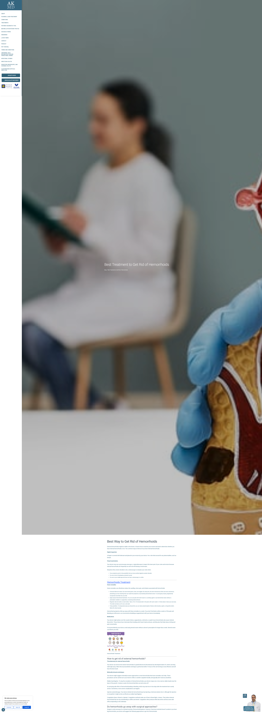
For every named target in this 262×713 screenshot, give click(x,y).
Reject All (18, 707)
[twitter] (9, 92)
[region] (18, 703)
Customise (9, 707)
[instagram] (14, 92)
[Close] (260, 694)
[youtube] (12, 92)
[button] (3, 709)
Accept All (27, 707)
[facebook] (7, 92)
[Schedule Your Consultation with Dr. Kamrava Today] (252, 694)
